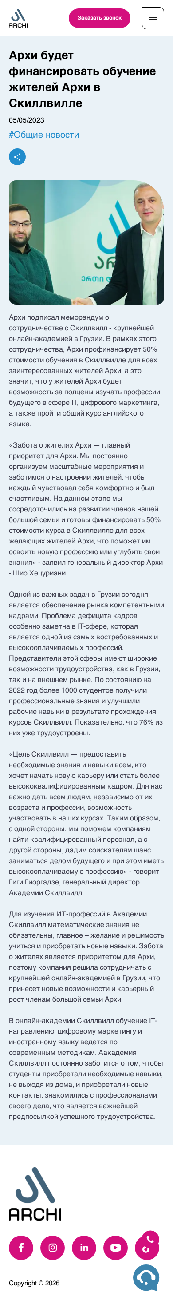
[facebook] (21, 1248)
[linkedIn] (84, 1248)
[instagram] (52, 1248)
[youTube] (115, 1248)
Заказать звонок (100, 18)
